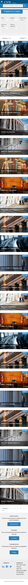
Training (14, 552)
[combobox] (5, 20)
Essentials (14, 538)
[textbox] (5, 20)
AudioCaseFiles (14, 524)
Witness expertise (12, 25)
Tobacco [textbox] (22, 20)
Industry (12, 18)
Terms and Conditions (18, 581)
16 (20, 508)
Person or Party (3, 25)
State (2, 18)
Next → (10, 38)
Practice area (22, 18)
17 (24, 508)
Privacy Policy (8, 581)
